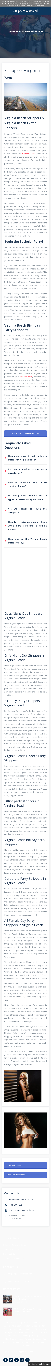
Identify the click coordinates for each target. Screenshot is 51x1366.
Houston (26, 1326)
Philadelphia (28, 1329)
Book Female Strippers (16, 1174)
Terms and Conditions (14, 1258)
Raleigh (28, 1339)
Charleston (16, 1326)
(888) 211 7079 (15, 1205)
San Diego (29, 1342)
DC (22, 1342)
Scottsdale (18, 1332)
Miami (20, 1339)
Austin (41, 1322)
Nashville (16, 1335)
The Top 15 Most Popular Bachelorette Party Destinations (31, 1297)
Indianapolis (29, 1332)
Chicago (26, 1322)
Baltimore (17, 1329)
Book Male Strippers (15, 1165)
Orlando (42, 1335)
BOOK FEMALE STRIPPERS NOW (25, 433)
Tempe (39, 1332)
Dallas (34, 1326)
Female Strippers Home (15, 1245)
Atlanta (7, 1326)
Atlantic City (15, 1322)
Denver (34, 1322)
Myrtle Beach (40, 1329)
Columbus (26, 1345)
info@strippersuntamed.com (21, 1199)
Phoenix (25, 1335)
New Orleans (10, 1339)
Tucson (34, 1335)
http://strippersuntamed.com (21, 1210)
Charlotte (7, 1329)
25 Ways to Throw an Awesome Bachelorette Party (27, 1310)
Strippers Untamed (25, 11)
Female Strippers (12, 1249)
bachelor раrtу (29, 153)
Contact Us (10, 1254)
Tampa (16, 1342)
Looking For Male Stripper (39, 1364)
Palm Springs (41, 1342)
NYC (7, 1322)
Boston (42, 1326)
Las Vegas (8, 1332)
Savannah (37, 1339)
